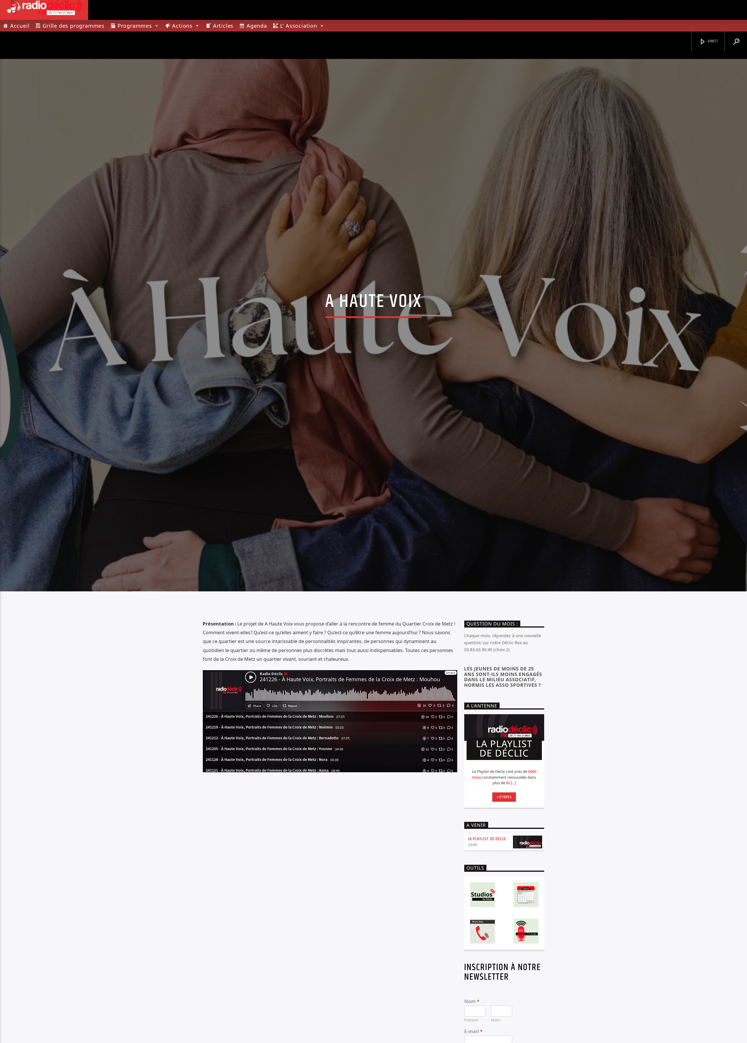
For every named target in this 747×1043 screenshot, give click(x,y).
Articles (223, 25)
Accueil (20, 25)
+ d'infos (504, 832)
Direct (712, 41)
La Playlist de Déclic (487, 874)
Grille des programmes (73, 25)
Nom (471, 1036)
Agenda (257, 25)
